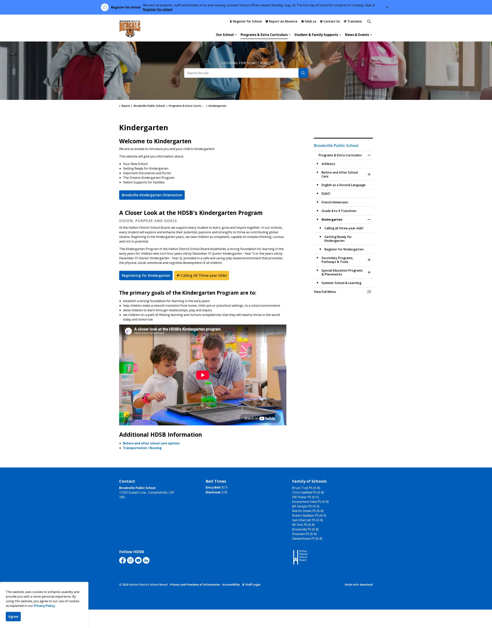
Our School (225, 34)
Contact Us (331, 21)
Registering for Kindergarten (146, 275)
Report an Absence (283, 21)
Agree (13, 616)
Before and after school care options (151, 443)
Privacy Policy (44, 606)
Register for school (157, 9)
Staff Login (252, 584)
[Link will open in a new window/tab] (300, 557)
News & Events (357, 34)
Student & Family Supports (316, 34)
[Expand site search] (369, 21)
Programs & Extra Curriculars (264, 34)
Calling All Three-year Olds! (204, 275)
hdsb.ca (310, 21)
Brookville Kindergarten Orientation (152, 195)
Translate (354, 21)
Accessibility (231, 584)
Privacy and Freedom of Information (195, 584)
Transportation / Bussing (142, 448)
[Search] (303, 73)
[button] (339, 291)
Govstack (366, 584)
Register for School (247, 21)
